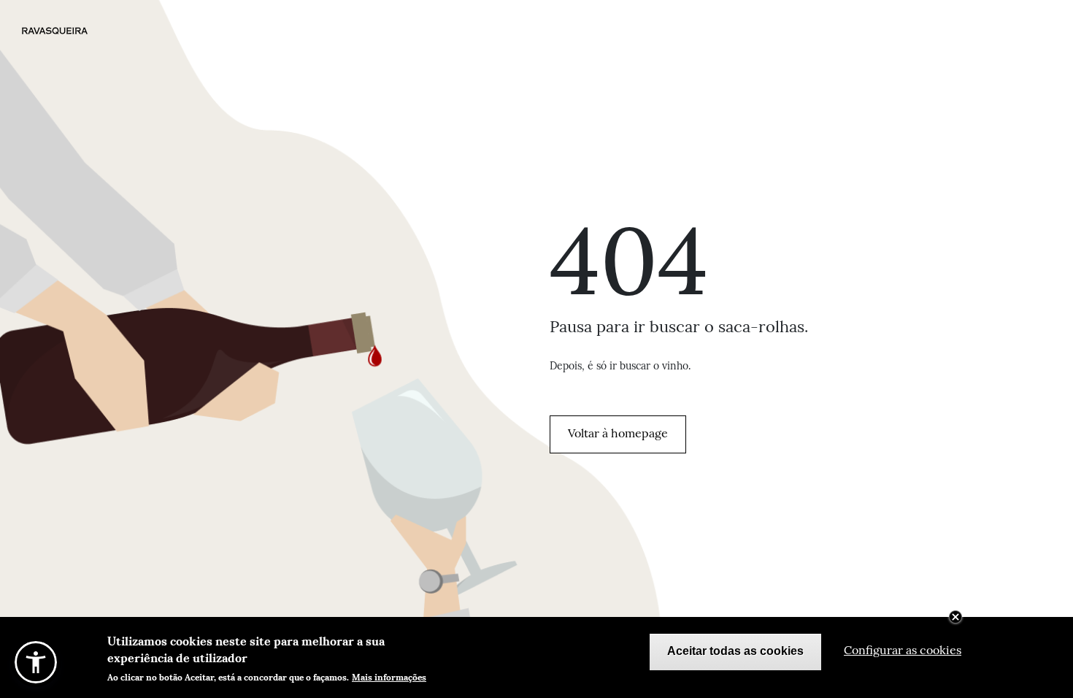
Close (955, 617)
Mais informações (389, 677)
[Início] (68, 30)
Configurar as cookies (902, 652)
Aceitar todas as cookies (735, 651)
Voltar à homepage (618, 434)
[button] (36, 662)
